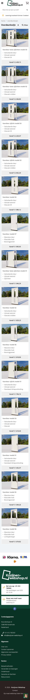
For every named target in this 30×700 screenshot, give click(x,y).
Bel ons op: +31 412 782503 (14, 589)
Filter (26, 25)
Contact (15, 690)
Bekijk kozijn (14, 38)
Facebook (14, 608)
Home (15, 3)
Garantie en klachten (8, 674)
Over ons (4, 647)
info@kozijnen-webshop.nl (13, 635)
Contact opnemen (7, 649)
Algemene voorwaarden (9, 652)
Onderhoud (5, 671)
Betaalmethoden (7, 666)
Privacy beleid (6, 655)
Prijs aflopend (18, 25)
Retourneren (5, 677)
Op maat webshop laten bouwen (15, 693)
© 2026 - (15, 687)
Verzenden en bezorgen (9, 669)
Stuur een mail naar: (14, 600)
